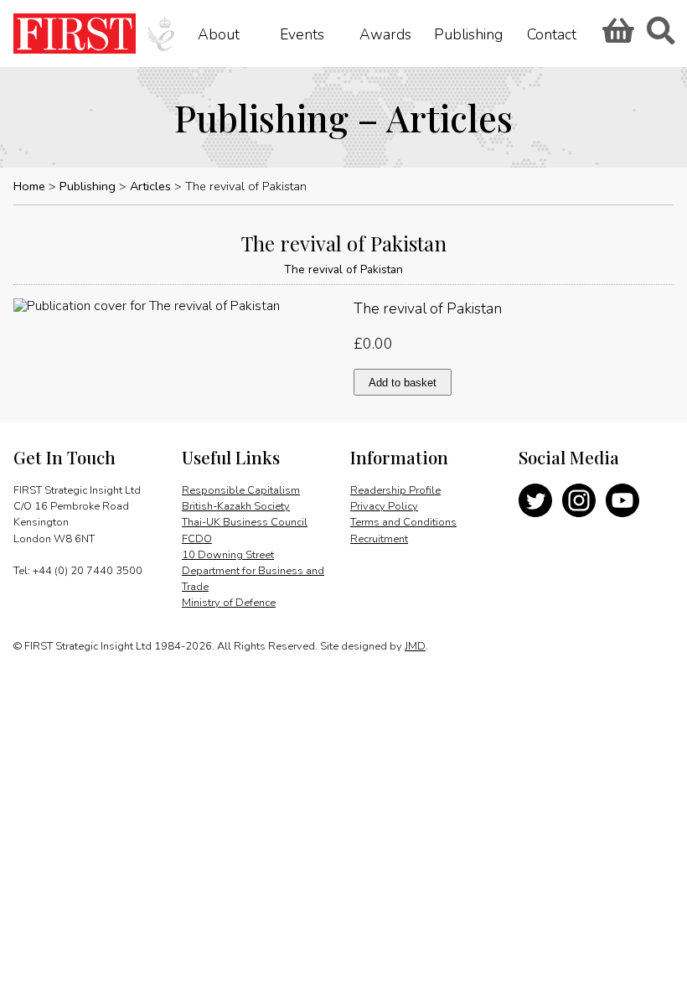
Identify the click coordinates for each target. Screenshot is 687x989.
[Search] (660, 36)
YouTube (622, 500)
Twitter (535, 500)
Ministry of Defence (229, 602)
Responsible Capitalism (241, 490)
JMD (415, 646)
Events (302, 33)
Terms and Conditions (403, 522)
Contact (551, 33)
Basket (615, 36)
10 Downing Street (228, 554)
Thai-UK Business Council (244, 522)
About (219, 33)
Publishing (468, 33)
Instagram (579, 500)
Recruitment (379, 538)
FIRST (74, 33)
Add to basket (402, 382)
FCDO (197, 538)
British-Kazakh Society (236, 506)
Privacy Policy (384, 506)
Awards (385, 33)
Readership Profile (395, 490)
